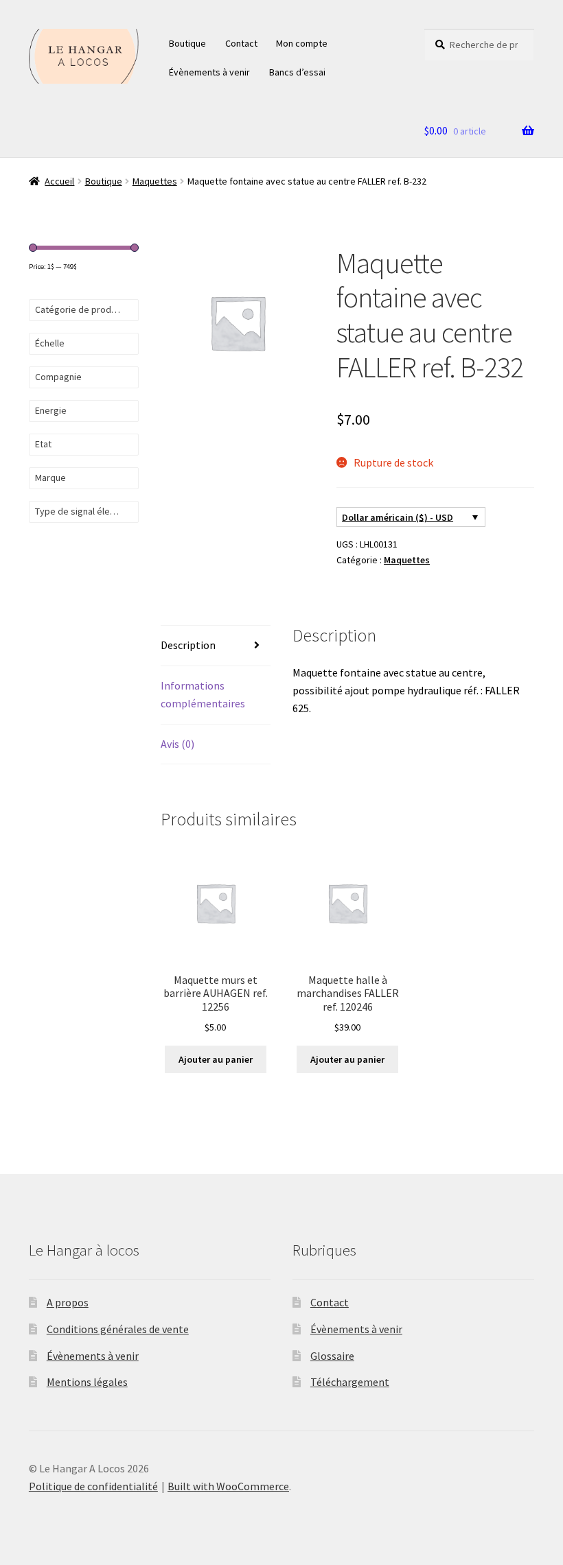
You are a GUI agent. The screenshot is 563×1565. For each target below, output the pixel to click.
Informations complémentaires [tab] (203, 694)
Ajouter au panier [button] (216, 1059)
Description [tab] (188, 645)
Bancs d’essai (297, 72)
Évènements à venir (209, 72)
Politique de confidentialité (93, 1486)
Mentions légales (87, 1382)
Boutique (187, 43)
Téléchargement (349, 1382)
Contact (241, 43)
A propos (68, 1302)
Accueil (59, 181)
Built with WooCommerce (228, 1486)
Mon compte (302, 43)
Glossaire (332, 1356)
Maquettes (155, 181)
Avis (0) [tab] (177, 744)
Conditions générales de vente (118, 1329)
